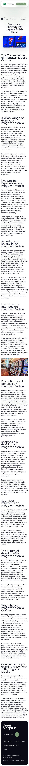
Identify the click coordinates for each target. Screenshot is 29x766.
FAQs (23, 741)
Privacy (12, 760)
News (16, 741)
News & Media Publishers (23, 18)
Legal (22, 760)
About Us (5, 760)
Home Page (8, 741)
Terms (17, 760)
